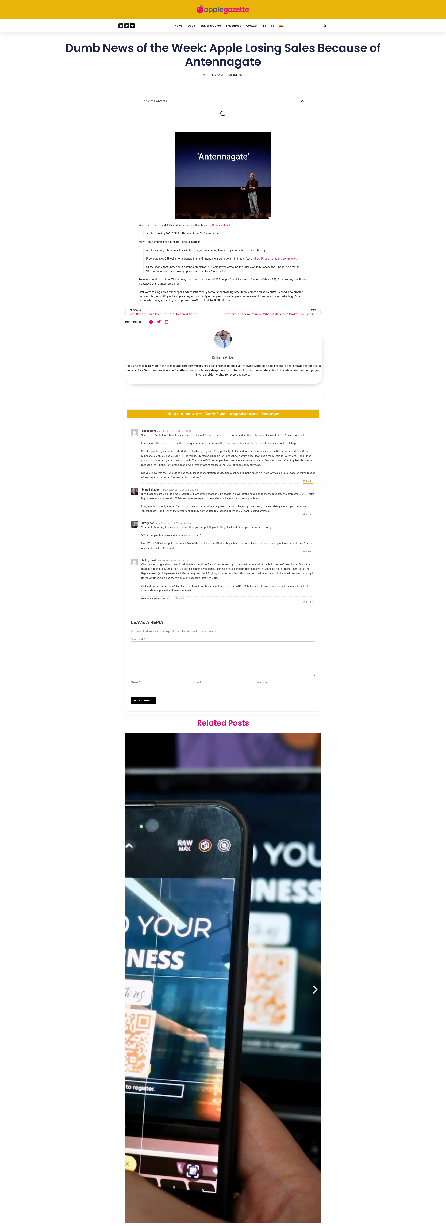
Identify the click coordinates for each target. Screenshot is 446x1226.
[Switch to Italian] (272, 26)
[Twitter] (126, 25)
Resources (233, 25)
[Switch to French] (264, 26)
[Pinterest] (132, 25)
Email (198, 682)
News (178, 25)
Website (262, 682)
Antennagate (196, 250)
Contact (251, 25)
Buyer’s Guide (211, 25)
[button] (325, 26)
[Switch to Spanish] (281, 26)
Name (135, 682)
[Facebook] (120, 25)
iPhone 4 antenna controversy (278, 258)
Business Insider (222, 225)
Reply (309, 481)
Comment (138, 639)
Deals (192, 25)
